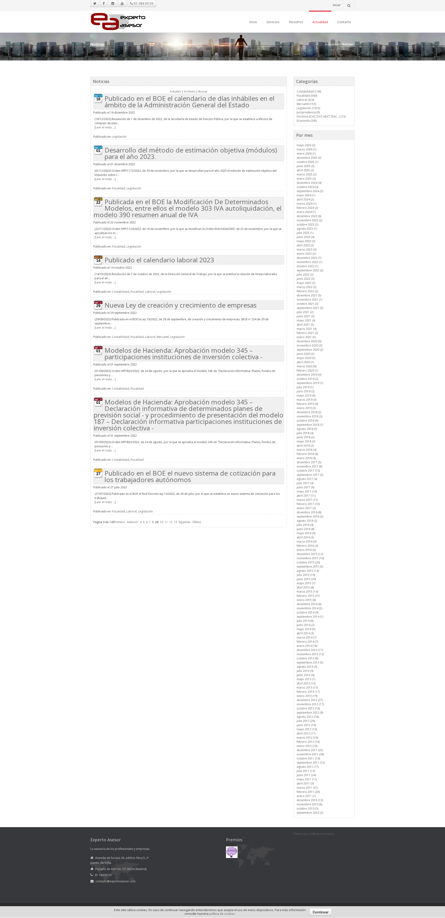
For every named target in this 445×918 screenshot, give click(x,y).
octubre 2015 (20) (308, 562)
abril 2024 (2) (305, 199)
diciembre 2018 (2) (309, 412)
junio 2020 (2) (305, 354)
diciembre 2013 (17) (310, 650)
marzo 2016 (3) (306, 541)
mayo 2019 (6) (306, 395)
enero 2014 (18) (307, 646)
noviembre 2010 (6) (309, 804)
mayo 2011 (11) (307, 779)
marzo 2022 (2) (306, 287)
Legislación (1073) (308, 108)
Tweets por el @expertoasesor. (314, 834)
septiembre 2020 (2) (310, 350)
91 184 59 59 (143, 3)
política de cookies (222, 914)
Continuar (320, 912)
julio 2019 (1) (305, 387)
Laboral (150, 292)
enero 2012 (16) (307, 746)
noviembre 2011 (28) (310, 754)
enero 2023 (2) (306, 254)
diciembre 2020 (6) (309, 341)
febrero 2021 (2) (307, 333)
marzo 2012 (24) (307, 738)
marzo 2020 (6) (306, 366)
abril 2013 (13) (306, 683)
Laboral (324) (305, 100)
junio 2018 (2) (305, 437)
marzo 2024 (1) (306, 204)
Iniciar (337, 5)
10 (161, 522)
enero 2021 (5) (306, 337)
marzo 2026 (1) (306, 149)
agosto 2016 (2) (307, 521)
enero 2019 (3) (306, 408)
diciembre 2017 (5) (309, 462)
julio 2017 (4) (305, 483)
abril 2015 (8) (305, 587)
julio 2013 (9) (305, 671)
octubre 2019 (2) (307, 379)
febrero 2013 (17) (308, 692)
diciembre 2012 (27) (310, 700)
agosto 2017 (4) (307, 479)
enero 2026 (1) (306, 154)
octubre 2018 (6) (307, 420)
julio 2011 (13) (306, 771)
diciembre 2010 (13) (310, 800)
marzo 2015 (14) (307, 592)
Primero (119, 522)
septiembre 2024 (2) (310, 191)
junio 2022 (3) (305, 279)
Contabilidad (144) (309, 91)
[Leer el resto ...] (105, 127)
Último (196, 522)
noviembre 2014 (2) (309, 608)
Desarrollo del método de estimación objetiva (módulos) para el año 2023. (191, 153)
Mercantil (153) (306, 104)
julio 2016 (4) (305, 525)
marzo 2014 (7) (306, 637)
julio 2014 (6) (305, 621)
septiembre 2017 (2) (310, 475)
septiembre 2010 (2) (310, 813)
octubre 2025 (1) (307, 162)
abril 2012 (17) (306, 733)
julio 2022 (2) (305, 274)
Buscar (202, 91)
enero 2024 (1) (306, 212)
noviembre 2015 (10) (310, 558)
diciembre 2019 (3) (309, 375)
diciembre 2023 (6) (309, 216)
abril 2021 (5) (305, 325)
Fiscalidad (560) (307, 96)
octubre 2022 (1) (307, 266)
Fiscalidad (118, 188)
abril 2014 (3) (305, 633)
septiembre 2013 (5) (310, 662)
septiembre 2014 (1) (310, 617)
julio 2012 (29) (306, 721)
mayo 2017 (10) (307, 491)
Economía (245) (307, 121)
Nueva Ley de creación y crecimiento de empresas (181, 305)
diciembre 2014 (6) (309, 604)
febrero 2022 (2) (307, 291)
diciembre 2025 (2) (309, 158)
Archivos (189, 91)
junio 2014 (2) (305, 625)
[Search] (348, 5)
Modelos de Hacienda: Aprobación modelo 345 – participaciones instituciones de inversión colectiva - (183, 353)
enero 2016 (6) (306, 550)
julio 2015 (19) (306, 575)
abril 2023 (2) (305, 245)
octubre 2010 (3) (307, 808)
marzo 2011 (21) (307, 788)
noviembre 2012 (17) (310, 704)
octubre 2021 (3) (307, 304)
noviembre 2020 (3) (309, 345)
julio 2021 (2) (305, 312)
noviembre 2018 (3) (309, 416)
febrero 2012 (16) (308, 742)
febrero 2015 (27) (308, 596)
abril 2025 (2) (305, 170)
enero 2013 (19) (307, 696)
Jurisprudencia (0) (308, 112)
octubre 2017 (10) (308, 471)
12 (170, 522)
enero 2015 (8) (306, 600)
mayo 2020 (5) (306, 358)
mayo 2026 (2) (306, 145)
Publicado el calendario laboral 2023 (159, 259)
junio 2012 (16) (306, 725)
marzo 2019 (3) (306, 400)
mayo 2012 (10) (307, 729)
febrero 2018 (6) (307, 454)
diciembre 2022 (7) (309, 258)
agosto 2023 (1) (307, 229)
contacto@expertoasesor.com (115, 881)
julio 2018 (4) (305, 433)
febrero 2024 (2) (307, 208)
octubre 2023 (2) (307, 224)
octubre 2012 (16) (308, 708)
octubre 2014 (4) (307, 612)
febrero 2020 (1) (307, 370)
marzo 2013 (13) (307, 687)
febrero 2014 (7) (307, 642)
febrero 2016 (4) (307, 546)
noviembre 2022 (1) (309, 262)
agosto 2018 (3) (307, 429)
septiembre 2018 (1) (310, 425)
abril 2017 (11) (306, 496)
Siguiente (184, 522)
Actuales (175, 91)
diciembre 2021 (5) (309, 295)
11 (166, 522)
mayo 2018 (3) (306, 441)
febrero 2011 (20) (308, 792)
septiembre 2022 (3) (310, 270)
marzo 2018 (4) (306, 450)
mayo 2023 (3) (306, 241)
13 (175, 522)
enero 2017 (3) (306, 508)
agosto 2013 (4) (307, 667)
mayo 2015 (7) (306, 583)
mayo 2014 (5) (306, 629)
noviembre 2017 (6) (309, 466)
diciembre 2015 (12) (310, 554)
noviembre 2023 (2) (309, 220)
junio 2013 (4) (305, 675)
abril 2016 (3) (305, 537)
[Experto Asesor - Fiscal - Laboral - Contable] (118, 21)
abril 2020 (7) (305, 362)
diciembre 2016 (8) (309, 512)
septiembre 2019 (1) (310, 383)
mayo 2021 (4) (306, 320)
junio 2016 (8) (305, 529)
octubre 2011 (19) (308, 758)
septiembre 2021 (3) (310, 308)
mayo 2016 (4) (306, 533)
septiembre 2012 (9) (310, 713)
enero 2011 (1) (306, 796)
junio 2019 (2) (305, 391)
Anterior (132, 522)
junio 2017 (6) (305, 487)
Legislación (119, 137)
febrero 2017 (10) (308, 504)
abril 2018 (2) (305, 446)
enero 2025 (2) (306, 179)
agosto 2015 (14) (308, 571)
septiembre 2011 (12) (311, 763)
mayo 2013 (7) (306, 679)
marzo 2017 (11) (307, 500)
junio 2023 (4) (305, 237)
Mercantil (163, 337)
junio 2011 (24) (306, 775)
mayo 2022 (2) (306, 283)
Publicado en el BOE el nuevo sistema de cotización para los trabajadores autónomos (190, 476)
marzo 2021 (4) (306, 329)
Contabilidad (120, 292)
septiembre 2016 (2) (310, 516)
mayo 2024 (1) (306, 195)
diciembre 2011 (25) (310, 750)
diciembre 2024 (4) (309, 183)
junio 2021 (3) (305, 316)
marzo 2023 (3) (306, 249)
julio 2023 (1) (305, 233)
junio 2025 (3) (305, 166)
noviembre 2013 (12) (310, 654)
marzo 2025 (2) (306, 174)
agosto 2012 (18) (308, 717)
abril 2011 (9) (305, 783)
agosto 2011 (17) (308, 767)
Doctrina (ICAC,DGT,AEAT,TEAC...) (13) (321, 116)
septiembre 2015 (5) (310, 567)
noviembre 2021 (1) (309, 300)
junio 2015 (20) (306, 579)
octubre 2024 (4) (307, 187)
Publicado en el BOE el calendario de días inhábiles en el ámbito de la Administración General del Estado (189, 101)
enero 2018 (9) (306, 458)
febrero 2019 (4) (307, 404)
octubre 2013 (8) (307, 658)
